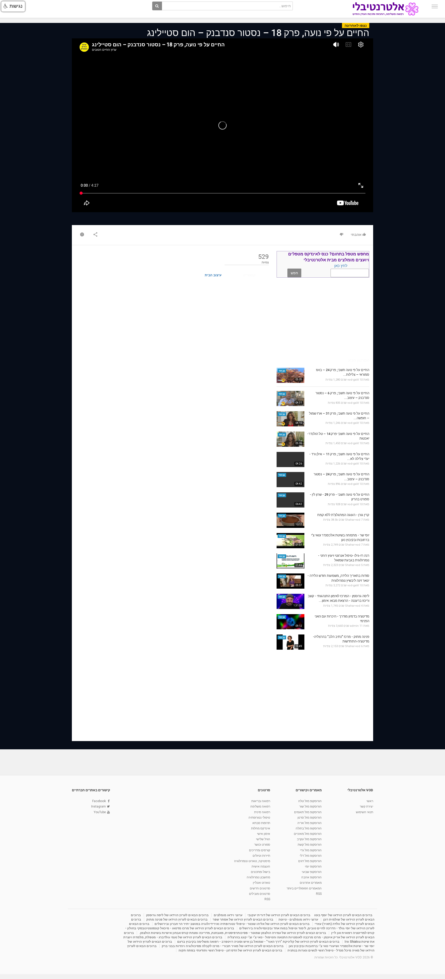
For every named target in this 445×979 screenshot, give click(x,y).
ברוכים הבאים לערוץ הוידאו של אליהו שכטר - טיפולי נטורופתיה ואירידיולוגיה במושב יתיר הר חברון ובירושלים (232, 924)
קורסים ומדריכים (259, 850)
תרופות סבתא (261, 823)
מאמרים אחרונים (311, 882)
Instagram (98, 806)
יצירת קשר (366, 806)
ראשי (369, 801)
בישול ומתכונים (260, 872)
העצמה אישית (261, 866)
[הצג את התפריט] (434, 6)
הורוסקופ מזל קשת (310, 844)
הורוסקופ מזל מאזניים (308, 834)
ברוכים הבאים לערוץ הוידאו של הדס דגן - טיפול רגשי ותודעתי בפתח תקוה (230, 950)
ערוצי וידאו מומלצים (228, 915)
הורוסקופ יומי (313, 866)
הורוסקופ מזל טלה (310, 801)
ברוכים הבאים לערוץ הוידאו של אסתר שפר (243, 919)
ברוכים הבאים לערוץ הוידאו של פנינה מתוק (177, 919)
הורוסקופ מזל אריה (309, 823)
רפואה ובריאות (260, 801)
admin (354, 626)
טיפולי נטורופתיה (259, 817)
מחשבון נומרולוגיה (258, 877)
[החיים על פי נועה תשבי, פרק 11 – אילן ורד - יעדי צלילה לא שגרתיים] (290, 459)
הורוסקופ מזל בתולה (309, 828)
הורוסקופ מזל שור (310, 806)
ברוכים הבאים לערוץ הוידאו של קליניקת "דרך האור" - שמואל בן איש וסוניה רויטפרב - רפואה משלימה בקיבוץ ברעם (258, 941)
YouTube (100, 812)
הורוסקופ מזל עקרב (309, 839)
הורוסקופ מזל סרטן (309, 817)
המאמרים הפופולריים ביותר (304, 888)
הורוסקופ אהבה (311, 877)
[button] (13, 6)
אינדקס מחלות (260, 828)
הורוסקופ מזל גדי (311, 850)
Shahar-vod (352, 519)
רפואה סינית (262, 812)
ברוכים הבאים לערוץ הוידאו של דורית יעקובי (278, 915)
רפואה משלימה (260, 806)
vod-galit (353, 379)
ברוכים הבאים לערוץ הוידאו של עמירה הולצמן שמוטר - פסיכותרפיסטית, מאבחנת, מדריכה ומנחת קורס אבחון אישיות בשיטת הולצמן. (232, 933)
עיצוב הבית (213, 275)
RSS (319, 894)
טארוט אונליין (261, 882)
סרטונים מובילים (259, 894)
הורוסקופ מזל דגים (310, 861)
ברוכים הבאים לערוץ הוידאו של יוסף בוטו (343, 915)
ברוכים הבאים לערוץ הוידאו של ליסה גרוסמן (177, 915)
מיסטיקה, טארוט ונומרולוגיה (252, 861)
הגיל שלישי (263, 839)
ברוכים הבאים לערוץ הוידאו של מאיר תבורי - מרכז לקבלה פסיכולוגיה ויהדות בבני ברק (223, 946)
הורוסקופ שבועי (312, 872)
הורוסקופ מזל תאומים (308, 812)
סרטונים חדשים (260, 888)
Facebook (99, 801)
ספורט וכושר (262, 844)
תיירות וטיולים (261, 855)
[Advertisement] (172, 322)
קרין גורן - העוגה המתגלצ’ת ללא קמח (343, 515)
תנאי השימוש (364, 812)
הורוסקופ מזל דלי (311, 855)
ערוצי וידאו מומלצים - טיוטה (298, 919)
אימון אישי (263, 834)
